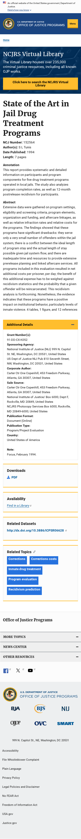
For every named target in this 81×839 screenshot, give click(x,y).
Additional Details (20, 324)
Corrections (16, 559)
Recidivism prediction (24, 589)
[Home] (41, 23)
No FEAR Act (10, 796)
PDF (14, 477)
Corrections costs (44, 559)
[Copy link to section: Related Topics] (33, 551)
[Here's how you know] (40, 6)
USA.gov (7, 814)
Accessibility (10, 750)
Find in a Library (18, 505)
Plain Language (11, 768)
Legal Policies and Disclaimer (21, 787)
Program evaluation (22, 579)
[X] (19, 672)
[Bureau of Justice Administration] (15, 711)
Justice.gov (9, 823)
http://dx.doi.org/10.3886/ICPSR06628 (36, 530)
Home (6, 40)
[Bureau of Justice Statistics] (40, 714)
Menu (73, 23)
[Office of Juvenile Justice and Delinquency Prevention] (15, 726)
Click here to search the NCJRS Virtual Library (40, 83)
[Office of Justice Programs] (8, 23)
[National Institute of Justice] (65, 712)
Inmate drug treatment (24, 569)
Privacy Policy (11, 778)
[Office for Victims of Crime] (40, 726)
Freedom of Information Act (19, 805)
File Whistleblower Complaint (20, 759)
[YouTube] (32, 672)
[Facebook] (7, 672)
